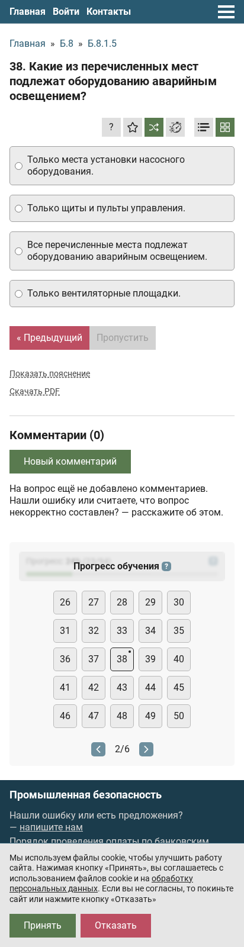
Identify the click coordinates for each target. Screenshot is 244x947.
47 (93, 715)
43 (122, 687)
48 (122, 715)
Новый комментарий (70, 461)
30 (179, 602)
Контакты (108, 11)
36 (65, 659)
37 (93, 659)
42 (93, 687)
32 (93, 630)
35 (179, 630)
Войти (66, 11)
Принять (43, 925)
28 (122, 602)
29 (150, 602)
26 (65, 602)
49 (150, 715)
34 (150, 630)
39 (150, 659)
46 (65, 715)
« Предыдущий (49, 337)
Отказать (116, 925)
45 (179, 687)
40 (179, 659)
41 (65, 687)
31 (65, 630)
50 (179, 715)
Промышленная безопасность (85, 795)
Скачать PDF (34, 391)
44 (150, 687)
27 (93, 602)
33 (122, 630)
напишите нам (51, 827)
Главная (27, 11)
